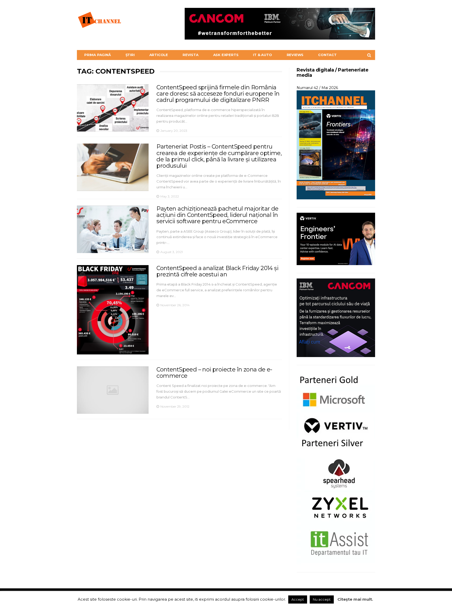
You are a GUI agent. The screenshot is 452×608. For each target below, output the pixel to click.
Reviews (295, 55)
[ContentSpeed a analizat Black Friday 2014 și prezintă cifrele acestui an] (113, 309)
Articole (158, 55)
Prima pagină (97, 55)
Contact (327, 55)
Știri (130, 55)
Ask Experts (226, 55)
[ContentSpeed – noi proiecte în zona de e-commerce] (113, 390)
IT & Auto (262, 55)
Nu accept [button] (322, 599)
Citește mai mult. (355, 599)
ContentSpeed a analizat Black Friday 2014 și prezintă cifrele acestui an (217, 271)
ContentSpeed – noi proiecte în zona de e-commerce (214, 372)
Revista (191, 55)
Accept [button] (297, 599)
